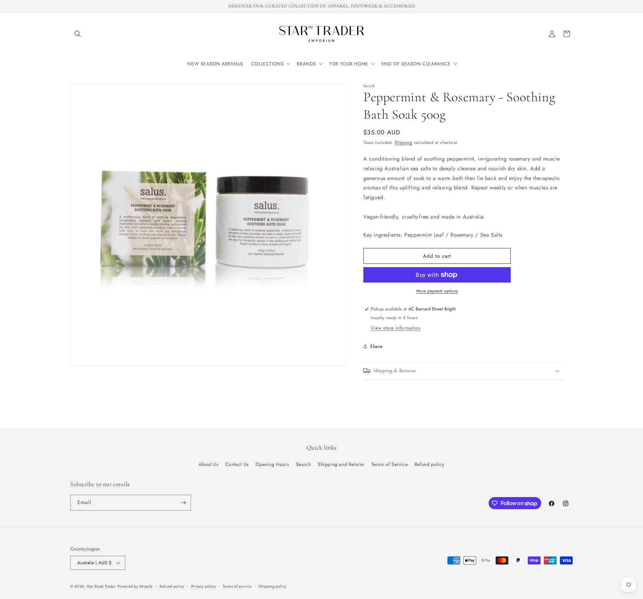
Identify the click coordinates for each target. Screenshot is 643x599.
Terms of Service (389, 464)
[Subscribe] (183, 503)
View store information (395, 327)
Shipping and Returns (341, 464)
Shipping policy (273, 586)
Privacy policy (203, 586)
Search (303, 464)
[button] (77, 33)
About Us (208, 464)
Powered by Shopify (135, 586)
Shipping (403, 142)
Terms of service (237, 586)
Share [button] (376, 346)
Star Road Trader (101, 586)
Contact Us (237, 464)
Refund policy (429, 464)
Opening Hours (272, 464)
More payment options (437, 291)
